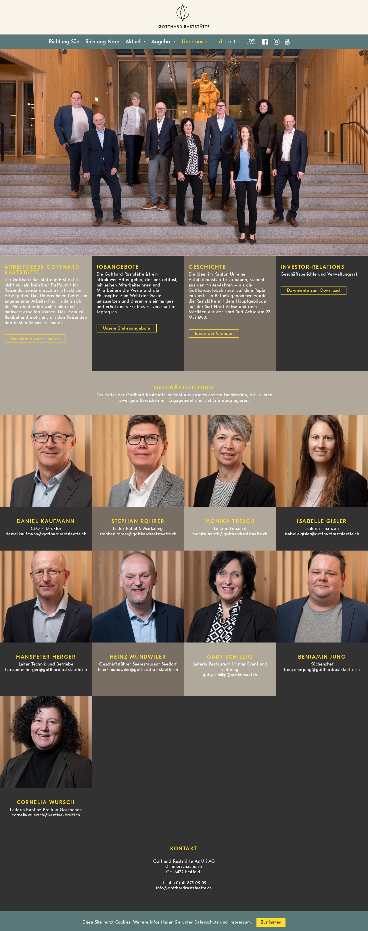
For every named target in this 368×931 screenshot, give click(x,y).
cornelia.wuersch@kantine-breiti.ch (46, 815)
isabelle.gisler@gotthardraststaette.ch (322, 534)
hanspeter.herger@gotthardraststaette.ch (46, 669)
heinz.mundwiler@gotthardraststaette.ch (138, 669)
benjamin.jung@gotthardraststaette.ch (322, 669)
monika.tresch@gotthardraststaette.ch (229, 534)
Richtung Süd (64, 42)
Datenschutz (206, 922)
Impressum (240, 922)
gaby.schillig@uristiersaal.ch (230, 674)
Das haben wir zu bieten (35, 338)
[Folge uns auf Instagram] (278, 41)
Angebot (162, 42)
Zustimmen (271, 922)
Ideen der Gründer (214, 333)
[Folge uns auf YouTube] (287, 41)
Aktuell (134, 42)
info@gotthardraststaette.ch (184, 888)
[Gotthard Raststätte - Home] (184, 17)
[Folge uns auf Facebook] (267, 41)
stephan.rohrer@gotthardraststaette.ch (138, 534)
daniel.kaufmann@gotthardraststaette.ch (46, 534)
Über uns (193, 42)
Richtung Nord (102, 42)
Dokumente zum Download (313, 290)
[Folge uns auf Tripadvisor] (253, 41)
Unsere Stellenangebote (126, 328)
